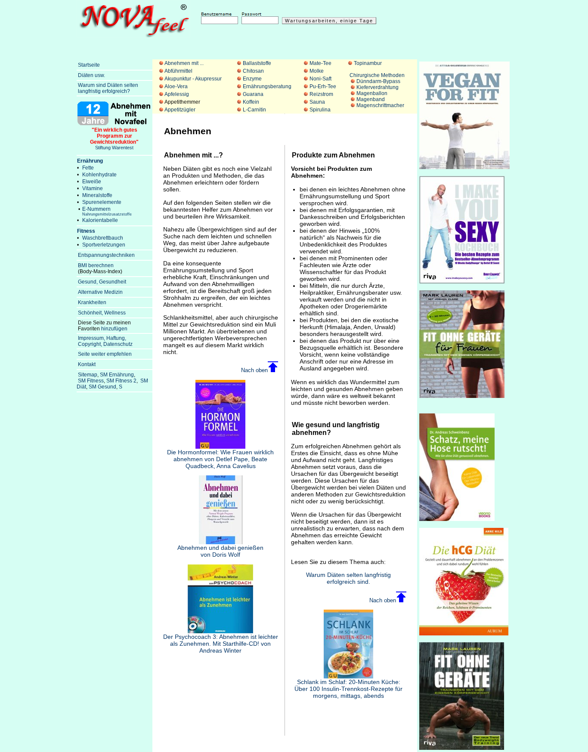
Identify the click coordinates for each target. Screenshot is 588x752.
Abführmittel (178, 71)
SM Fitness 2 (121, 381)
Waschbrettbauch (102, 238)
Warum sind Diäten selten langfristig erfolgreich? (107, 88)
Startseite (89, 65)
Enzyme (252, 79)
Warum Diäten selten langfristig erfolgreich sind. (348, 578)
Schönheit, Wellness (102, 313)
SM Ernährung (117, 375)
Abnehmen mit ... (184, 63)
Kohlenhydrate (99, 175)
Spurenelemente (101, 202)
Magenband (370, 99)
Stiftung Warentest (114, 138)
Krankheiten (92, 302)
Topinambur (368, 63)
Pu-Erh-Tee (322, 86)
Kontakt (87, 364)
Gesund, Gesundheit (102, 282)
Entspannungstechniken (106, 255)
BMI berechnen (96, 265)
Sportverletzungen (103, 245)
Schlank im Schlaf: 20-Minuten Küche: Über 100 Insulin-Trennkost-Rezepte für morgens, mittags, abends (348, 688)
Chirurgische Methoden (377, 75)
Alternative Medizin (100, 292)
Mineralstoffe (97, 195)
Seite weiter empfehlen (105, 354)
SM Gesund (102, 387)
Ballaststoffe (257, 63)
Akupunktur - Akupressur (193, 79)
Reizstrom (321, 94)
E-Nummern (107, 211)
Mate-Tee (320, 63)
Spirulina (320, 110)
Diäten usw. (91, 75)
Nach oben (254, 370)
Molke (316, 71)
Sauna (317, 102)
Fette (88, 168)
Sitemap (87, 375)
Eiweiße (91, 182)
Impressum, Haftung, (102, 338)
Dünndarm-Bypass (378, 81)
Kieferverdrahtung (377, 87)
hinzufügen (114, 329)
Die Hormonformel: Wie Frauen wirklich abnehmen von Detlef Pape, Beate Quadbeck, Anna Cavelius (220, 459)
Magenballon (371, 93)
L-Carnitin (254, 110)
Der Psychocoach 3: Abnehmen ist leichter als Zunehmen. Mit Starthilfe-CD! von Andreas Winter (220, 643)
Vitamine (92, 188)
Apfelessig (176, 94)
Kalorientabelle (100, 220)
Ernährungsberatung (267, 86)
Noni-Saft (320, 79)
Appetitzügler (179, 110)
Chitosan (253, 71)
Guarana (253, 94)
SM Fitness (91, 381)
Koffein (251, 102)
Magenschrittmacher (380, 105)
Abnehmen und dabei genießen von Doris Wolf (220, 551)
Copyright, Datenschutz (105, 344)
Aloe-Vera (176, 86)
